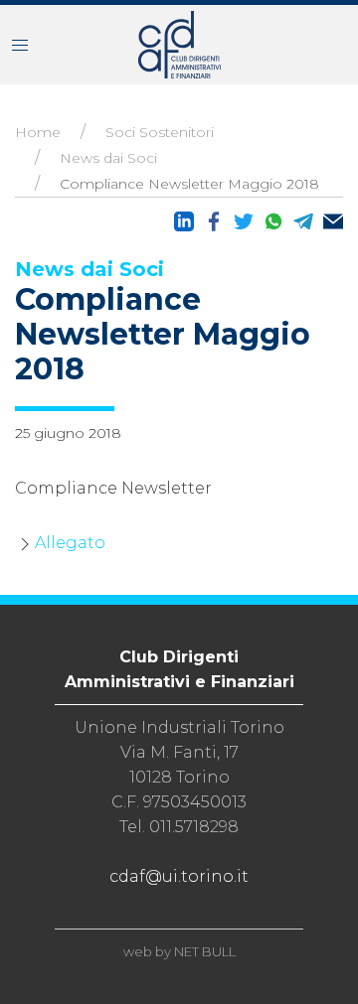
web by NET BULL (179, 951)
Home (38, 132)
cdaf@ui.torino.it (179, 876)
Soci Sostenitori (159, 132)
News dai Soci (108, 158)
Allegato (70, 542)
